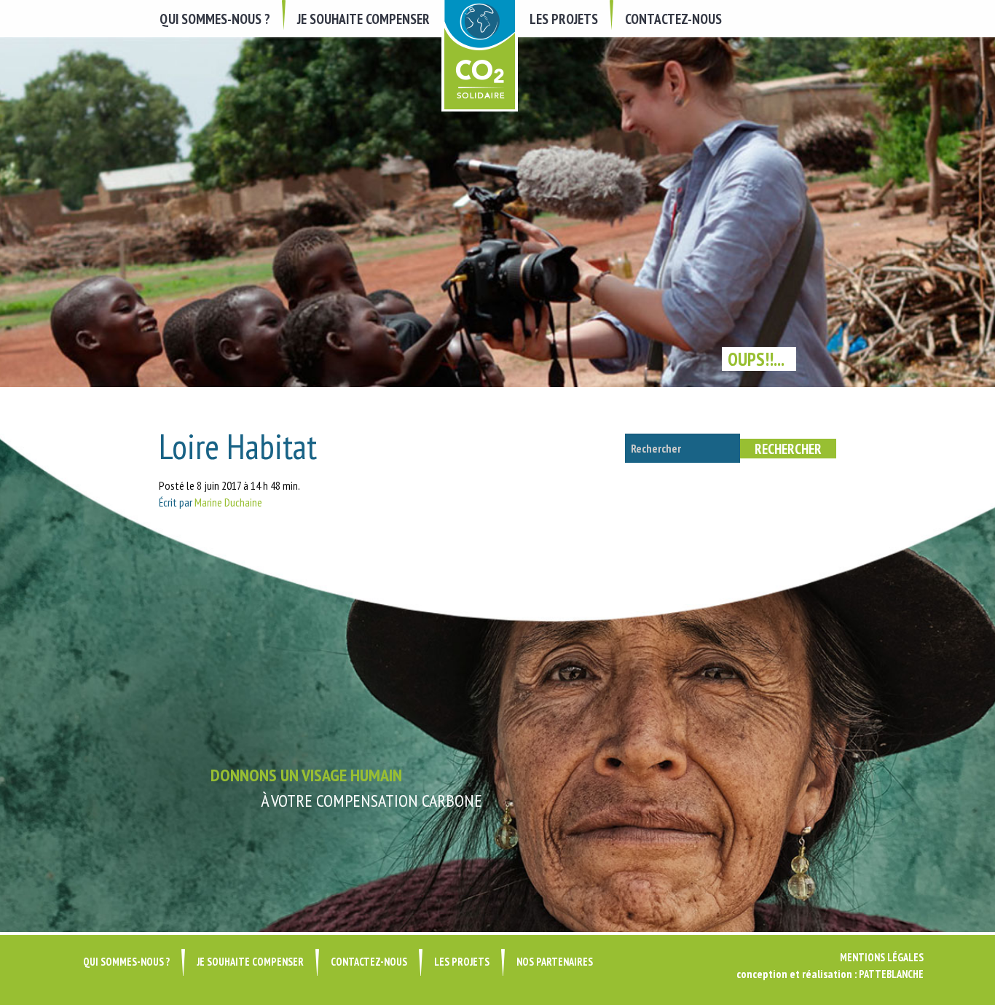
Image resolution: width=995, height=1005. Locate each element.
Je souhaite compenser (363, 18)
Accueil (479, 56)
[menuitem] (217, 18)
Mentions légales (882, 957)
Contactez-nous (673, 18)
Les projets (564, 18)
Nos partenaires (554, 962)
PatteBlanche (891, 974)
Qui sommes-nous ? (215, 18)
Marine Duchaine (228, 502)
